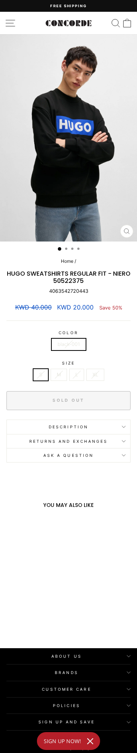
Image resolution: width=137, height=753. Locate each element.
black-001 (68, 344)
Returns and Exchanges (68, 441)
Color (68, 332)
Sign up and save (66, 722)
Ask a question (68, 455)
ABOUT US (66, 656)
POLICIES (66, 705)
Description (68, 427)
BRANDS (66, 672)
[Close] (90, 741)
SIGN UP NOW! (62, 741)
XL (95, 374)
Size (68, 363)
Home (67, 261)
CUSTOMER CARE (66, 689)
